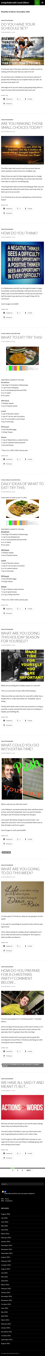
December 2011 (6, 1332)
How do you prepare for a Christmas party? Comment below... (21, 1065)
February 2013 (6, 1288)
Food (3, 333)
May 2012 (4, 1312)
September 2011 (7, 1339)
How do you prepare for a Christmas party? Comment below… (20, 976)
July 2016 (4, 1218)
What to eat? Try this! (21, 337)
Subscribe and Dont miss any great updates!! (19, 1192)
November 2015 (6, 1249)
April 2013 (4, 1281)
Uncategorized (7, 20)
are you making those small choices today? (22, 125)
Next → (30, 1170)
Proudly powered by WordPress (10, 1353)
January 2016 (5, 1241)
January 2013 (5, 1292)
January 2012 (5, 1328)
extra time (6, 852)
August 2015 (5, 1257)
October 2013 (6, 1265)
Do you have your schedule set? (18, 26)
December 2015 (6, 1245)
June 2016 (4, 1222)
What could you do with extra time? (20, 747)
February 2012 (6, 1324)
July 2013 (4, 1273)
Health (8, 333)
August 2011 (5, 1343)
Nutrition (16, 333)
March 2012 (5, 1320)
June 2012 (4, 1308)
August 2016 (5, 1214)
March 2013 (5, 1285)
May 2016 (4, 1226)
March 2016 (5, 1234)
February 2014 (6, 1261)
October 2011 (6, 1336)
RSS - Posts (5, 1199)
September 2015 (7, 1253)
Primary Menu (42, 2)
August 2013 (5, 1269)
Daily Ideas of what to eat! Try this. (22, 485)
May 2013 (4, 1277)
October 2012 (6, 1304)
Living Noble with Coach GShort (15, 2)
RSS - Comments (7, 1201)
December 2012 (6, 1296)
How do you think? (19, 233)
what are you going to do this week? (20, 871)
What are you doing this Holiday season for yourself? (20, 637)
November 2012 (6, 1300)
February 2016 (6, 1237)
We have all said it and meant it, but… (22, 1084)
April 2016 (4, 1230)
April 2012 (4, 1316)
